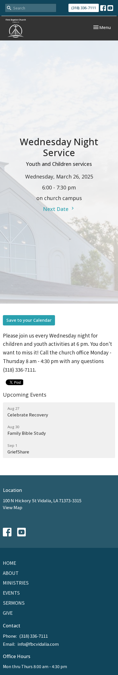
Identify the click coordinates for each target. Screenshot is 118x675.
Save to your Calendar (29, 320)
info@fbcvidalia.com (38, 644)
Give (8, 612)
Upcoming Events (24, 394)
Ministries (16, 582)
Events (11, 592)
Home (9, 562)
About (11, 572)
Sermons (14, 602)
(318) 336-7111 (83, 7)
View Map (12, 507)
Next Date (56, 208)
